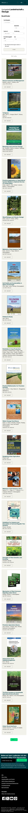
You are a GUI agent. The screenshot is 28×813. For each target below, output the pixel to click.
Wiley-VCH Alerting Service (8, 793)
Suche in (6, 31)
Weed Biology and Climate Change (13, 217)
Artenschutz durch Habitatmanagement (9, 659)
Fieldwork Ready (8, 317)
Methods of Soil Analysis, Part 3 (12, 488)
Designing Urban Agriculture (11, 456)
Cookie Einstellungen (20, 808)
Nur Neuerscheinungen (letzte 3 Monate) (12, 45)
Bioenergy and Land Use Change (12, 146)
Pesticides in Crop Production (12, 349)
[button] (25, 2)
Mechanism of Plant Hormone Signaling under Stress (12, 592)
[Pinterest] (15, 799)
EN (21, 2)
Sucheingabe (7, 20)
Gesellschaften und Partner (8, 779)
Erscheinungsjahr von (8, 37)
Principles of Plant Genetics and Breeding (12, 558)
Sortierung (16, 31)
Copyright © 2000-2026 (6, 810)
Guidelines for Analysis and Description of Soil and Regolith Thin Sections (14, 524)
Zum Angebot (7, 87)
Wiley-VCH (5, 2)
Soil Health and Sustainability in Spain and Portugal (12, 283)
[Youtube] (11, 799)
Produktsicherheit (6, 785)
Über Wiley (4, 777)
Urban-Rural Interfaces (10, 726)
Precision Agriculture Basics (11, 625)
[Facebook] (3, 799)
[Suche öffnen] (17, 2)
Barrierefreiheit (5, 787)
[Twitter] (7, 799)
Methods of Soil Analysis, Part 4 (12, 249)
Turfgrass (6, 113)
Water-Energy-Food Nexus (11, 421)
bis (15, 36)
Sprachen (16, 25)
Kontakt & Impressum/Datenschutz (10, 783)
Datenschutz (12, 808)
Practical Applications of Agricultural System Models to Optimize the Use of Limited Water (14, 182)
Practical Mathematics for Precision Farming (13, 386)
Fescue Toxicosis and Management (13, 80)
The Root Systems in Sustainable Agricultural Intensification (13, 693)
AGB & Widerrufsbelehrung (8, 781)
